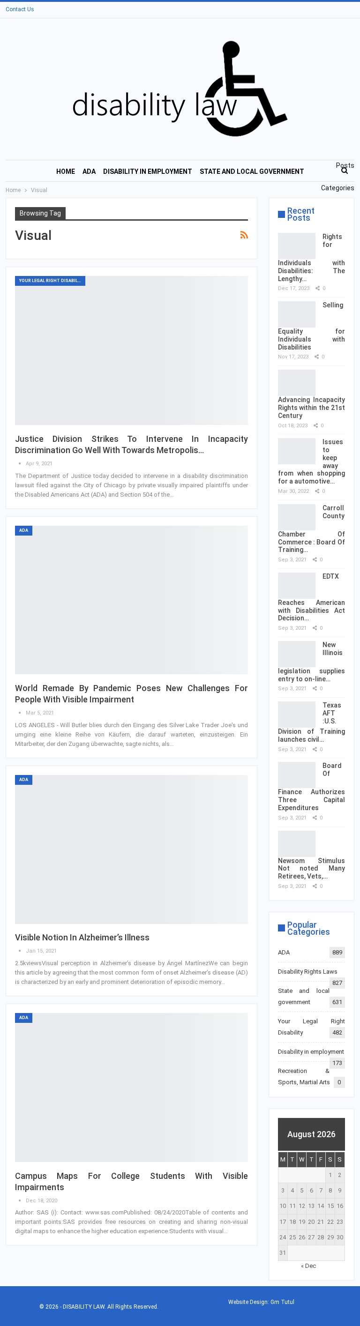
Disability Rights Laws (308, 971)
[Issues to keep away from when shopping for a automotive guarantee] (296, 451)
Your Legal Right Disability (52, 280)
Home (65, 171)
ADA (89, 171)
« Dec (308, 1265)
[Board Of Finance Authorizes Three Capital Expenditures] (296, 775)
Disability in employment (147, 171)
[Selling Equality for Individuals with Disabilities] (296, 314)
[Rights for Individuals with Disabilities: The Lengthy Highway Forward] (296, 246)
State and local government (252, 171)
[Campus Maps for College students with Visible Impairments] (131, 1087)
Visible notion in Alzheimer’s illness (82, 937)
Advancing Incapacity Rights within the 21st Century (311, 407)
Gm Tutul (282, 1302)
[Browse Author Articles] (20, 464)
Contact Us (20, 9)
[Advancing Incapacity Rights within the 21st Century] (296, 383)
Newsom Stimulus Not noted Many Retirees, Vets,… (311, 868)
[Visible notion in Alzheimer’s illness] (131, 849)
